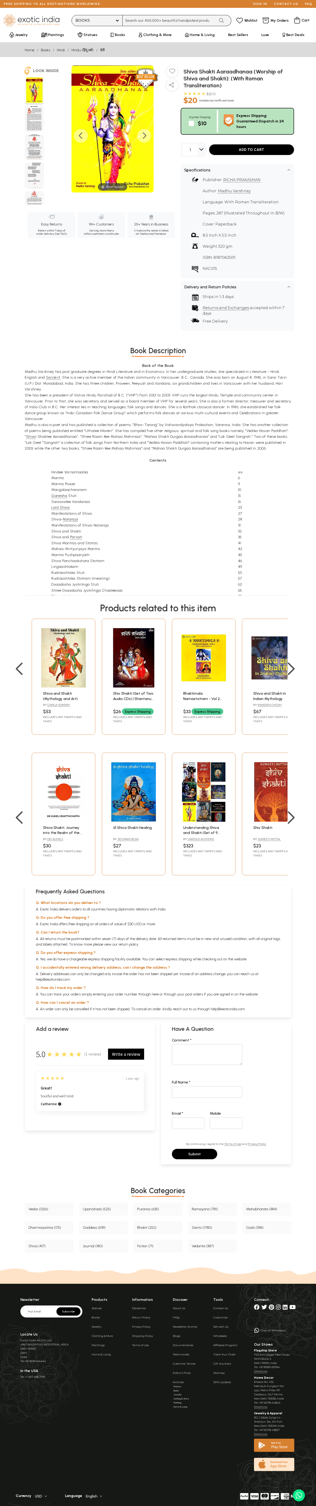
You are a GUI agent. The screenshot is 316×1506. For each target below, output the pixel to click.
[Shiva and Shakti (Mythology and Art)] (63, 686)
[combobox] (169, 20)
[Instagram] (278, 1308)
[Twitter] (264, 1308)
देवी (102, 50)
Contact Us (220, 1308)
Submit (194, 1154)
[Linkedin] (285, 1308)
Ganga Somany (58, 704)
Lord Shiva (60, 507)
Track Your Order (224, 1354)
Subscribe (68, 1311)
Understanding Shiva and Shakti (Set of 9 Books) (201, 832)
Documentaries (183, 1345)
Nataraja (70, 519)
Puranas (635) (148, 1209)
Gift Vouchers (222, 1363)
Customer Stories (184, 1363)
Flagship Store (265, 1350)
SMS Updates (222, 1382)
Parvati (76, 537)
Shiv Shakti (262, 827)
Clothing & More (102, 1336)
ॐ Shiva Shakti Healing (132, 827)
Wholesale (220, 1336)
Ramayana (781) (205, 1209)
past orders (194, 994)
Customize (220, 1317)
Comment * (182, 1040)
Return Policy (141, 1317)
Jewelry (96, 1326)
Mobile (215, 1113)
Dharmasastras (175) (44, 1227)
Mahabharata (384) (261, 1209)
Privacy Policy (257, 1144)
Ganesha (59, 495)
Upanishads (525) (97, 1209)
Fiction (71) (145, 1246)
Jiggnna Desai (128, 839)
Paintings (98, 1345)
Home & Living (101, 1354)
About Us (179, 1308)
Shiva (31, 436)
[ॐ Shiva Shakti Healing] (133, 820)
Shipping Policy (142, 1336)
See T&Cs (61, 233)
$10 (202, 123)
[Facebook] (257, 1308)
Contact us (286, 4)
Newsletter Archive (185, 1326)
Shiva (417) (37, 1246)
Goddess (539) (94, 1227)
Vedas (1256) (38, 1209)
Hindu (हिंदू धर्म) (82, 50)
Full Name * (181, 1082)
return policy (128, 944)
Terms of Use (232, 1144)
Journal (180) (93, 1246)
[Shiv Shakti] (273, 820)
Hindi (61, 50)
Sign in (260, 4)
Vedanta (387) (203, 1246)
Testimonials (181, 1354)
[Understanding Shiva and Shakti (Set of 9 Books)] (203, 820)
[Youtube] (292, 1308)
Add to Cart (251, 149)
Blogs (176, 1336)
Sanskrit (53, 377)
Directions (260, 1371)
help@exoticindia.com (53, 979)
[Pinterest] (271, 1308)
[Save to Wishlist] (172, 73)
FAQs (176, 1317)
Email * (177, 1113)
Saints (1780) (202, 1227)
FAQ (308, 4)
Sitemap (219, 1373)
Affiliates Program (225, 1345)
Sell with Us (220, 1326)
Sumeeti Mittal (269, 839)
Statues (97, 1308)
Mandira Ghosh (270, 704)
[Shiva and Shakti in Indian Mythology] (273, 686)
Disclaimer (139, 1308)
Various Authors (201, 839)
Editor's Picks (182, 1373)
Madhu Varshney (234, 191)
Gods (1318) (254, 1227)
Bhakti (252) (146, 1227)
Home (29, 50)
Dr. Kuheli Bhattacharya (54, 841)
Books (45, 50)
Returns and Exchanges (226, 308)
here (155, 994)
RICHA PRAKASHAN (241, 180)
